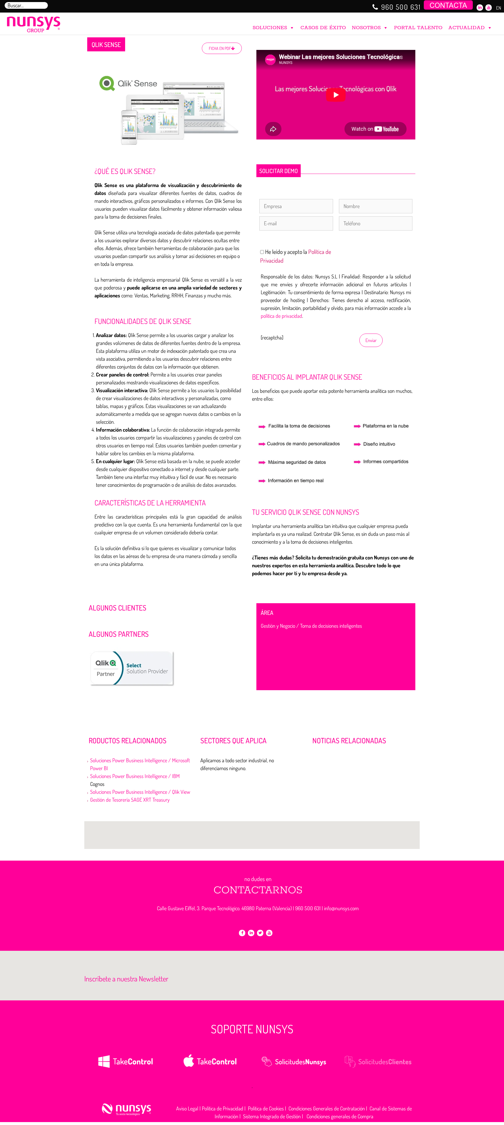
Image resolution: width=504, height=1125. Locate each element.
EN (498, 8)
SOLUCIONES (270, 28)
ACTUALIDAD (466, 28)
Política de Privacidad (222, 1108)
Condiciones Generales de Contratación (326, 1108)
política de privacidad (281, 316)
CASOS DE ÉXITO (323, 28)
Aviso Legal (187, 1108)
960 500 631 (401, 6)
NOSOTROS (366, 28)
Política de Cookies (266, 1108)
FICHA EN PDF (220, 48)
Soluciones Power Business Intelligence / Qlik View (140, 792)
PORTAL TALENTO (418, 28)
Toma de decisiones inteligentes (331, 625)
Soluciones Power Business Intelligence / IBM (135, 776)
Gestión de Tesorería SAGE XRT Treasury (130, 799)
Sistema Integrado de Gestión (272, 1116)
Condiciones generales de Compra (340, 1116)
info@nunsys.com (341, 908)
